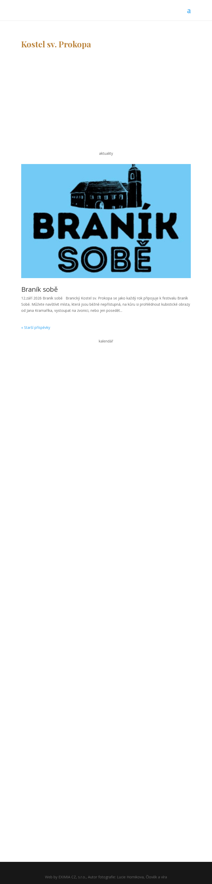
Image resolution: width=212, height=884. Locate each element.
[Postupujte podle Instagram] (46, 611)
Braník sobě (39, 289)
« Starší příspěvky (35, 327)
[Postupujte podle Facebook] (25, 611)
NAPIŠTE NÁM (44, 102)
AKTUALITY (41, 592)
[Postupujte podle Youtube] (36, 611)
